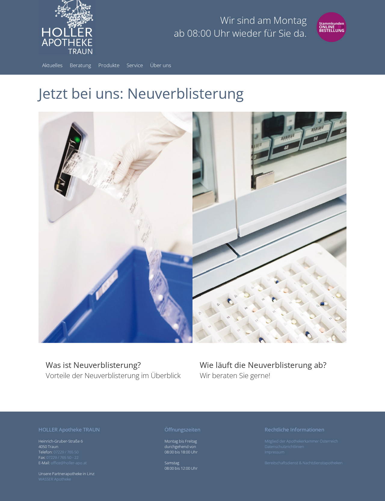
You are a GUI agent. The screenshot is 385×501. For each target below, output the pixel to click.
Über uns (160, 65)
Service (135, 65)
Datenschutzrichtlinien (284, 446)
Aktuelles (52, 65)
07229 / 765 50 (66, 452)
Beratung (80, 65)
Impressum (274, 452)
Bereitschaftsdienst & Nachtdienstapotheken (304, 462)
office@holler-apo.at (69, 462)
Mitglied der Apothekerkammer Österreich (301, 441)
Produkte (108, 65)
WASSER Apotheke (54, 479)
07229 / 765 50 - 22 (62, 457)
